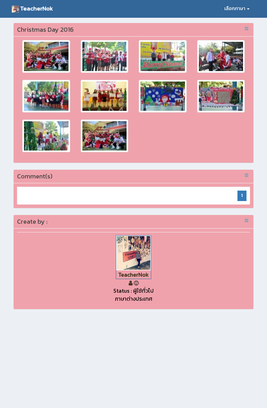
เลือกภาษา (235, 8)
